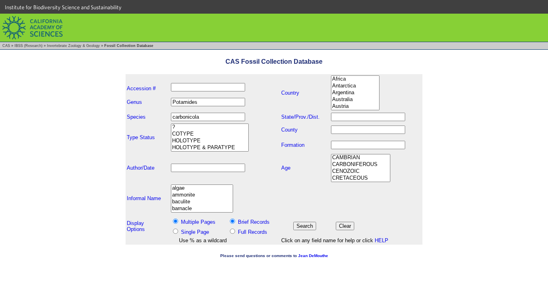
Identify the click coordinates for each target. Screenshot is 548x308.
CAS (6, 46)
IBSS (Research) (28, 46)
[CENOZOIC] (360, 171)
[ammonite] (202, 195)
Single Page (195, 232)
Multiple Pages (198, 222)
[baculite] (202, 202)
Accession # (141, 88)
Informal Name (144, 198)
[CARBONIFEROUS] (360, 164)
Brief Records (254, 222)
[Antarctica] (355, 86)
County (289, 130)
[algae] (202, 188)
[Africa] (355, 79)
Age (285, 168)
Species (136, 117)
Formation (292, 145)
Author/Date (140, 168)
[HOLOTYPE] (209, 141)
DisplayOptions (136, 226)
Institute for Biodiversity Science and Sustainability (63, 7)
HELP (381, 240)
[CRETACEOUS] (360, 178)
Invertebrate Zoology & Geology (73, 46)
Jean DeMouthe (313, 255)
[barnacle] (202, 208)
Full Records (252, 232)
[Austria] (355, 106)
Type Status (141, 137)
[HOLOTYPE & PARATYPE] (209, 147)
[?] (209, 127)
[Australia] (355, 99)
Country (290, 93)
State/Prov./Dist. (300, 117)
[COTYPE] (209, 134)
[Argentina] (355, 92)
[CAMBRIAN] (360, 157)
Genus (134, 102)
